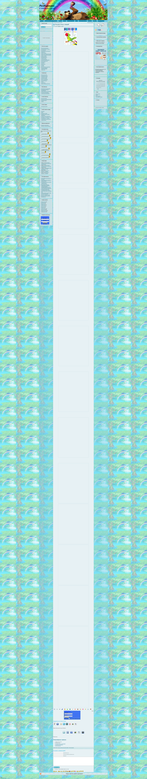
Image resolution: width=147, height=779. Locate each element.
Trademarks (75, 773)
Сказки (42, 101)
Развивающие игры (44, 75)
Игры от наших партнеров (45, 83)
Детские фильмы (44, 98)
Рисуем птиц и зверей (62, 24)
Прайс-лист (43, 69)
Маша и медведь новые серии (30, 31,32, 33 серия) (46, 193)
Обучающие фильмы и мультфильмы (45, 90)
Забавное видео (44, 100)
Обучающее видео (44, 106)
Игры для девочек (44, 78)
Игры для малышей (44, 79)
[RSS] (40, 773)
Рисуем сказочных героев (58, 22)
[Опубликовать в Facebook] (58, 724)
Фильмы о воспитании (45, 125)
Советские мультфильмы (45, 93)
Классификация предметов (45, 51)
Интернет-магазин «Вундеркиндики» (44, 68)
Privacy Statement (80, 773)
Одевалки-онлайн (44, 77)
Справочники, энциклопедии (46, 119)
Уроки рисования (71, 747)
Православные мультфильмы (46, 91)
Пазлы (42, 81)
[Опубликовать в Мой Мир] (67, 724)
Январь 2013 (43, 204)
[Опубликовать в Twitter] (64, 724)
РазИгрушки (46, 5)
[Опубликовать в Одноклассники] (61, 724)
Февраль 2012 (43, 210)
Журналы (42, 111)
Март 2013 (43, 203)
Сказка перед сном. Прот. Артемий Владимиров (46, 169)
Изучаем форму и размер (45, 49)
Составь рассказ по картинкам (60, 743)
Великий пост (43, 196)
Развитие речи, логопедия (45, 116)
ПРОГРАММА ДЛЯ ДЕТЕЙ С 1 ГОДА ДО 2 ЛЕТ (46, 181)
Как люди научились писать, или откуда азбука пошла (46, 163)
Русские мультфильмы (45, 92)
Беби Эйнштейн (58, 745)
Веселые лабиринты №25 (45, 195)
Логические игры (44, 80)
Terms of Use (71, 773)
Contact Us (67, 773)
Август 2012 (43, 205)
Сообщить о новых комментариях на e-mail (62, 769)
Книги (42, 112)
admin (62, 26)
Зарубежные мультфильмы (45, 88)
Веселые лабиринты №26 (45, 194)
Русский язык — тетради (45, 118)
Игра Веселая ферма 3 (59, 744)
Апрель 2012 (43, 208)
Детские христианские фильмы (46, 99)
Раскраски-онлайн (44, 76)
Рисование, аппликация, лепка (46, 117)
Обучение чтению (44, 113)
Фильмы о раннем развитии (45, 126)
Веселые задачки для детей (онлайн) (63, 747)
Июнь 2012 (43, 206)
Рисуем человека (90, 22)
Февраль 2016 (43, 201)
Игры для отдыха (44, 74)
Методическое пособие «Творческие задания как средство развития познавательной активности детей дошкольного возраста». (46, 187)
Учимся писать (43, 120)
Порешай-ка (43, 82)
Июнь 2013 (43, 202)
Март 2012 (43, 209)
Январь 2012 (43, 211)
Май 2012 (43, 207)
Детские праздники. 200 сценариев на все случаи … (45, 190)
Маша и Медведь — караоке (45, 171)
